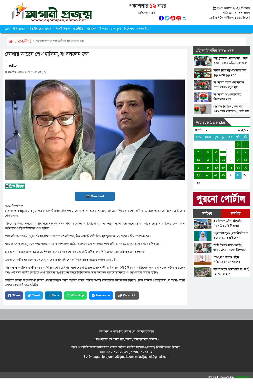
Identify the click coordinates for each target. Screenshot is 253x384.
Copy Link (129, 295)
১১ (208, 160)
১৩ (223, 160)
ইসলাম (103, 29)
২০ (223, 167)
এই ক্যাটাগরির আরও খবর (215, 50)
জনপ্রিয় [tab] (236, 213)
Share (16, 295)
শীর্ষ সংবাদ (19, 29)
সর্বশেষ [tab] (207, 213)
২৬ (216, 175)
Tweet (36, 295)
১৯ (216, 167)
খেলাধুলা (116, 29)
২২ (238, 167)
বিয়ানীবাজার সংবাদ (40, 29)
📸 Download (95, 196)
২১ (230, 167)
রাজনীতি (78, 29)
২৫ (208, 175)
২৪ (198, 175)
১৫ (238, 160)
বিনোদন (129, 29)
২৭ (223, 175)
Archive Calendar (211, 122)
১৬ (245, 160)
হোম (7, 29)
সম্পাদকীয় (143, 29)
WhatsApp (77, 295)
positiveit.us (242, 377)
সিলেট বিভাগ (62, 29)
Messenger (103, 295)
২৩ (245, 167)
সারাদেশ (91, 29)
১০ (198, 160)
